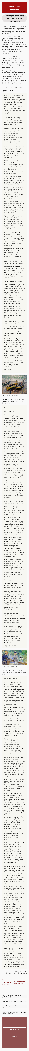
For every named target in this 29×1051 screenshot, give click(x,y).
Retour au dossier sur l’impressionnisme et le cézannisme (16, 972)
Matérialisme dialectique (14, 7)
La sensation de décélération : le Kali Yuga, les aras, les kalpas (14, 1012)
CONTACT (14, 1036)
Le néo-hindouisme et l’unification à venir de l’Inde (14, 1006)
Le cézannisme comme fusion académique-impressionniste (20, 981)
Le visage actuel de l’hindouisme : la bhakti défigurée (12, 996)
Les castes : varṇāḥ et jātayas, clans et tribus (14, 1001)
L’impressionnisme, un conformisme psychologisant (7, 982)
